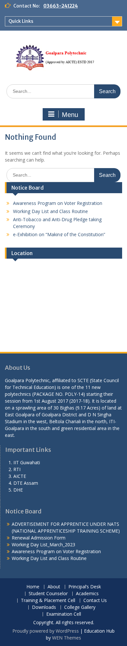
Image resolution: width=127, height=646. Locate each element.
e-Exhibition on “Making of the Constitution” (59, 232)
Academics (87, 594)
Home (32, 587)
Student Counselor (48, 594)
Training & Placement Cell (48, 600)
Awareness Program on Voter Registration (57, 201)
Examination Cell (63, 614)
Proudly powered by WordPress (45, 631)
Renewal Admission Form (38, 538)
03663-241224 (60, 6)
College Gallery (79, 607)
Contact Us (95, 600)
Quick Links (20, 21)
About (54, 587)
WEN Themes (66, 638)
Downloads (44, 607)
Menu (70, 114)
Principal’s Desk (84, 587)
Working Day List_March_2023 (43, 544)
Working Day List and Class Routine (50, 209)
